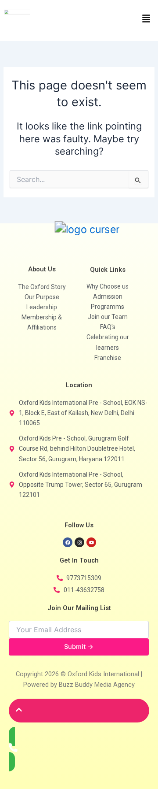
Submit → (78, 647)
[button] (118, 19)
